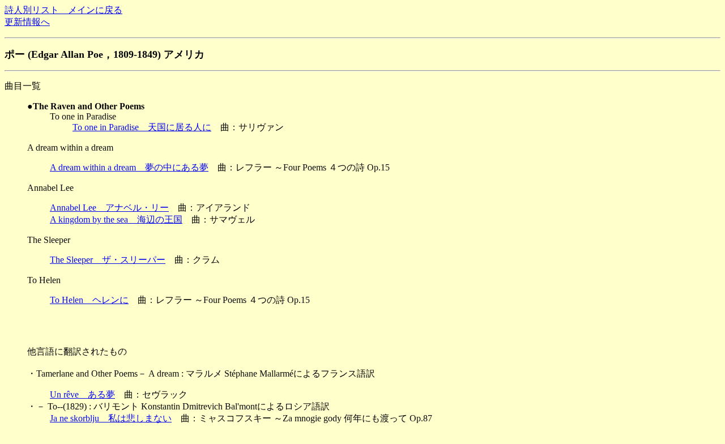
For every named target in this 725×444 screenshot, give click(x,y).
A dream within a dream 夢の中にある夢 (129, 167)
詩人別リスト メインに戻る (63, 10)
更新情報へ (27, 22)
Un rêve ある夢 (82, 394)
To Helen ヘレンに (89, 300)
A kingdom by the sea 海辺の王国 (116, 219)
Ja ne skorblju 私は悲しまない (111, 418)
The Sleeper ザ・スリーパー (107, 259)
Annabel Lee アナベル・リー (109, 207)
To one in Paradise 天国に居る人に (141, 127)
